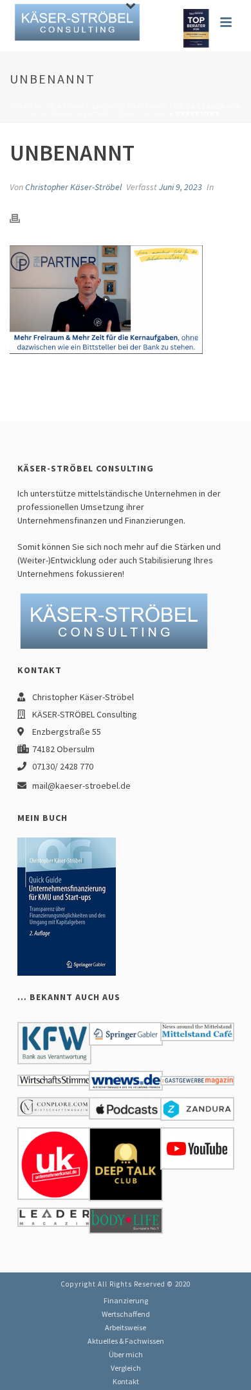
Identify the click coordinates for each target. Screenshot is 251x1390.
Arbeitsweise (125, 1327)
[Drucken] (21, 217)
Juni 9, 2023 (180, 187)
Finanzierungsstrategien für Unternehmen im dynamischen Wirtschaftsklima (137, 110)
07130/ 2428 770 (62, 766)
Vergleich (126, 1368)
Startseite (32, 106)
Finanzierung (126, 1300)
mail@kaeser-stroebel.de (81, 785)
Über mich (126, 1354)
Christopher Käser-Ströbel (73, 187)
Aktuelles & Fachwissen (126, 1341)
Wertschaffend (126, 1314)
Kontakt (126, 1381)
